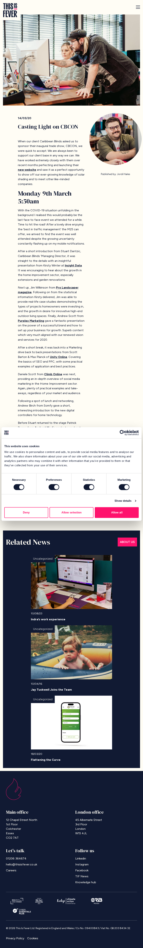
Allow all (117, 512)
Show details (123, 500)
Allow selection (71, 512)
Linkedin (80, 858)
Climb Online (53, 374)
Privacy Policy (15, 938)
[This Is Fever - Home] (10, 10)
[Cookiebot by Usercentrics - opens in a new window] (122, 432)
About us (127, 542)
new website (27, 169)
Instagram (82, 864)
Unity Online (58, 357)
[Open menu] (138, 7)
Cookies (32, 938)
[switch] (54, 487)
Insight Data (73, 265)
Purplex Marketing (31, 320)
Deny (26, 512)
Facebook (81, 870)
